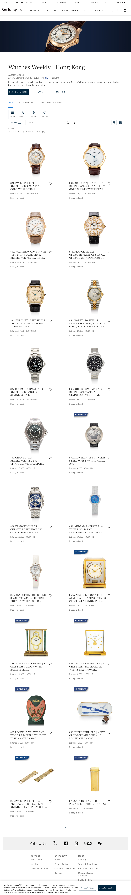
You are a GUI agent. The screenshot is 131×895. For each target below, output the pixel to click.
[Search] (68, 122)
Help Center (36, 860)
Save (40, 92)
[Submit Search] (111, 10)
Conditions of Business (89, 869)
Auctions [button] (35, 10)
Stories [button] (78, 2)
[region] (65, 888)
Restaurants (60, 2)
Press (57, 860)
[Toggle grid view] (114, 122)
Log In (5, 2)
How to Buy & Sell (98, 2)
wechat (100, 843)
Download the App (39, 869)
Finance (99, 10)
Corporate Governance (65, 869)
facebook (66, 843)
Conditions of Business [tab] (52, 102)
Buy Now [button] (51, 10)
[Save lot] (50, 184)
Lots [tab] (10, 102)
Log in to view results (18, 92)
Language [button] (119, 2)
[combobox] (45, 122)
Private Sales (70, 10)
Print (62, 92)
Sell (86, 10)
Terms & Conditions (87, 864)
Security (82, 860)
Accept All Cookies (106, 888)
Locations (35, 864)
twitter (55, 843)
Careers (58, 873)
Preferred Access (24, 2)
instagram (76, 843)
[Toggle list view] (120, 122)
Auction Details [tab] (27, 102)
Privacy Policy (61, 864)
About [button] (43, 2)
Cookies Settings (87, 888)
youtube (88, 843)
